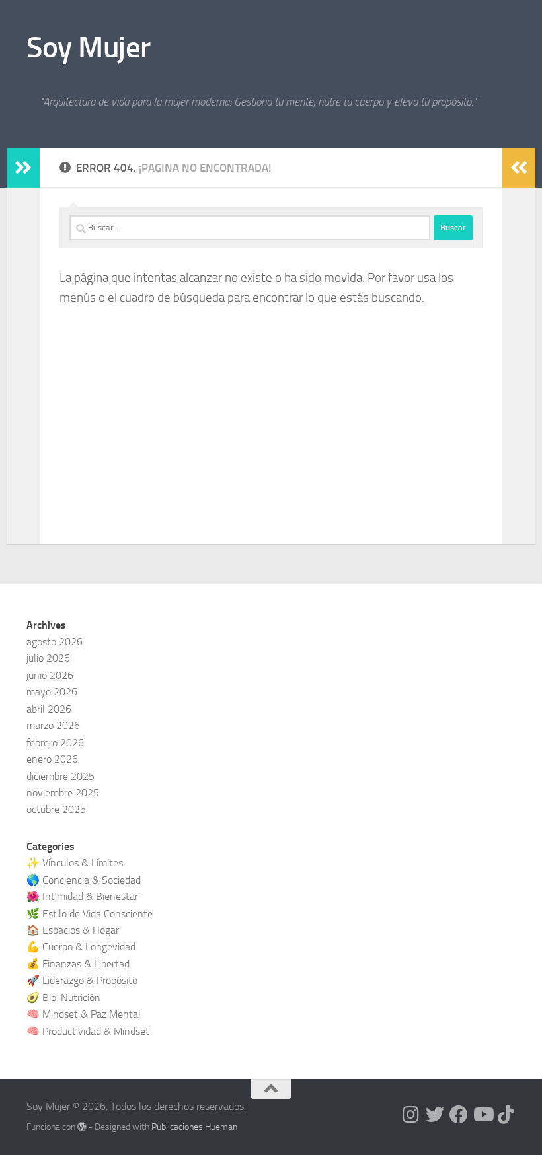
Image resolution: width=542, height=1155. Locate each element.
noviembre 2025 (62, 793)
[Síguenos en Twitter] (435, 1114)
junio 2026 (49, 675)
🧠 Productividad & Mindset (87, 1031)
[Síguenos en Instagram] (411, 1114)
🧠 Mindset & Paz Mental (83, 1014)
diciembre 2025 (60, 776)
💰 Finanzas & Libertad (78, 964)
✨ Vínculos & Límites (74, 863)
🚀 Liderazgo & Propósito (81, 980)
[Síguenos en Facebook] (458, 1114)
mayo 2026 (51, 691)
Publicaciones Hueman (194, 1127)
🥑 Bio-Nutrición (63, 997)
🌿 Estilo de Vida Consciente (89, 913)
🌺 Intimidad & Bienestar (82, 896)
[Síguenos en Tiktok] (506, 1114)
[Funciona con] (82, 1126)
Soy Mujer (88, 47)
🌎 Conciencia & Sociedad (83, 880)
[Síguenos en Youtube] (482, 1114)
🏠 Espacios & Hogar (72, 930)
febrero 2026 (55, 742)
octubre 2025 (56, 809)
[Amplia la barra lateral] (23, 168)
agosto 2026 (54, 641)
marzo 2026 (53, 725)
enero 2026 (52, 759)
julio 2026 (48, 658)
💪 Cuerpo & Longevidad (81, 946)
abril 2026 (48, 709)
